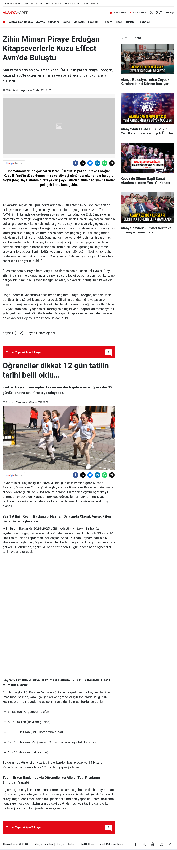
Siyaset (107, 22)
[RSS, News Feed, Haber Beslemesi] (170, 844)
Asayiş (40, 22)
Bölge (66, 22)
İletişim (72, 844)
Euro (67, 3)
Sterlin (86, 3)
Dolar (48, 3)
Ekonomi (93, 22)
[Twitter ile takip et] (144, 844)
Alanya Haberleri (43, 844)
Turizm (130, 22)
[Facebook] (75, 163)
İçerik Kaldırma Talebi (111, 844)
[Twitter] (83, 163)
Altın (7, 3)
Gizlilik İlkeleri (88, 844)
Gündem (53, 22)
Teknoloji (144, 22)
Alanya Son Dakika (21, 22)
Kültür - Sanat (12, 90)
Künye (60, 844)
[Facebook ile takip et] (135, 844)
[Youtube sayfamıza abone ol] (152, 844)
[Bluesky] (90, 163)
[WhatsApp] (104, 163)
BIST (27, 3)
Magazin (79, 22)
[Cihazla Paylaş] (112, 163)
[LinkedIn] (97, 163)
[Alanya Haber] (15, 13)
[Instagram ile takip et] (161, 844)
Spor (119, 22)
